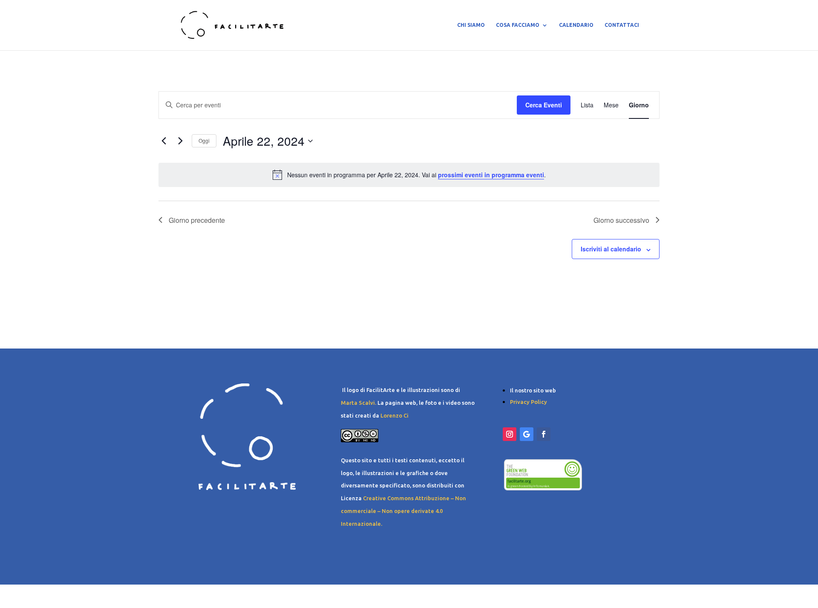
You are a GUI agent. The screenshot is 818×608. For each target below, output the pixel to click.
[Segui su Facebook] (543, 434)
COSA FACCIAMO (517, 25)
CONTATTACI (622, 25)
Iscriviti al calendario (611, 249)
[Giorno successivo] (180, 141)
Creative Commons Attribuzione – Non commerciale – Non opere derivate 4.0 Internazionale (403, 511)
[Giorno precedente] (163, 141)
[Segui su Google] (526, 434)
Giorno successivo (621, 220)
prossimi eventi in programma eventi (491, 174)
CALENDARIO (576, 25)
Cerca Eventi (543, 105)
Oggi (204, 140)
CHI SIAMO (471, 25)
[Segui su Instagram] (509, 434)
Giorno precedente (197, 220)
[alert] (409, 175)
